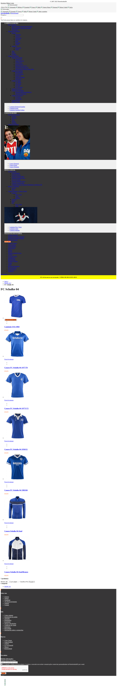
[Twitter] (1, 675)
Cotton (10, 263)
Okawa (10, 250)
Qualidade (7, 600)
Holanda (17, 39)
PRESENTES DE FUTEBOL (13, 233)
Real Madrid (19, 72)
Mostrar (3, 582)
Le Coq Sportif (16, 180)
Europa (14, 33)
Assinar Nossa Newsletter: (8, 660)
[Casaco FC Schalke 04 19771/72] (17, 397)
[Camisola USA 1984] (17, 318)
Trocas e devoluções (10, 623)
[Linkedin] (3, 675)
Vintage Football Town (18, 178)
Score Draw (11, 248)
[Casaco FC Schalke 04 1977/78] (17, 356)
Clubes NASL (16, 100)
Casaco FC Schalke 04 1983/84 (16, 490)
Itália (39, 7)
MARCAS (7, 241)
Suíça (71, 7)
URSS (17, 44)
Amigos (6, 603)
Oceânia (14, 54)
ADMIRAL (11, 258)
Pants (13, 201)
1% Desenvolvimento (10, 602)
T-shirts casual (12, 171)
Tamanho (7, 618)
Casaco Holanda (14, 167)
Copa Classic (12, 245)
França (33, 7)
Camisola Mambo (14, 230)
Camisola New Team (15, 227)
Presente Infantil (12, 240)
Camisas (14, 193)
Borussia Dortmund (13, 266)
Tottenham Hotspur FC (22, 67)
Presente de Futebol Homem (16, 236)
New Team (18, 194)
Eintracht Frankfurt (20, 94)
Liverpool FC (19, 64)
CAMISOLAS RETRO (11, 23)
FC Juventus (19, 87)
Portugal (55, 7)
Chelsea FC (18, 62)
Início (6, 281)
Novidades (15, 30)
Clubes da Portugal (17, 95)
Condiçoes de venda (10, 625)
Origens (6, 597)
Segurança (7, 627)
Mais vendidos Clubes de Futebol (21, 28)
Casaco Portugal (14, 163)
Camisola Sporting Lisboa (16, 110)
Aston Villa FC (19, 61)
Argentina (18, 48)
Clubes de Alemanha (18, 90)
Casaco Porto (13, 165)
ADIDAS (11, 271)
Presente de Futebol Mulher (16, 238)
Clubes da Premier (17, 57)
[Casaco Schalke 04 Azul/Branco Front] (17, 560)
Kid (13, 203)
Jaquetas (14, 199)
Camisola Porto (13, 108)
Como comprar (8, 615)
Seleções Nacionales (14, 31)
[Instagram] (2, 675)
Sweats (14, 188)
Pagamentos (7, 620)
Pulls (13, 189)
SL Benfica (18, 99)
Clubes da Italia (16, 80)
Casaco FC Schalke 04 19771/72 (16, 408)
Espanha (27, 7)
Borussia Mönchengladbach (23, 92)
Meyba (10, 251)
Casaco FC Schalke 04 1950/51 (16, 449)
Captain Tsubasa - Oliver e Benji (17, 191)
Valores (6, 598)
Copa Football (8, 642)
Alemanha (12, 7)
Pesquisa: (3, 15)
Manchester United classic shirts (24, 69)
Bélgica (19, 7)
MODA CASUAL (9, 170)
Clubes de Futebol (13, 56)
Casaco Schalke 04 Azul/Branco (16, 572)
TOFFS (10, 255)
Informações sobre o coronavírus (13, 630)
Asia (13, 51)
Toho (16, 196)
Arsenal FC (18, 59)
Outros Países (46, 7)
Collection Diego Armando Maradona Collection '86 (27, 185)
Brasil (17, 49)
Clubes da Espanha (17, 71)
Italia (16, 41)
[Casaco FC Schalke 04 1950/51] (17, 438)
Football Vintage (13, 261)
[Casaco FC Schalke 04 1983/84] (17, 479)
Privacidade (7, 628)
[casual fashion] (20, 222)
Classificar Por (24, 582)
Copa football (16, 173)
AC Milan (18, 82)
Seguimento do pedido (10, 617)
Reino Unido (63, 7)
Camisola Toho (13, 229)
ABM (9, 264)
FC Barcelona (19, 74)
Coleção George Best (18, 176)
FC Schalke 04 (12, 268)
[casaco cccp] (17, 159)
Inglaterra (18, 34)
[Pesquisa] (1, 17)
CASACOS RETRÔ (10, 113)
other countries (42, 11)
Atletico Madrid (19, 77)
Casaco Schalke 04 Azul (13, 531)
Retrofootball (12, 260)
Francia (17, 36)
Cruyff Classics (16, 175)
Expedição (7, 622)
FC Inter (17, 85)
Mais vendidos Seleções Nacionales (22, 26)
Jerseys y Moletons (13, 186)
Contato (6, 605)
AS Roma (18, 84)
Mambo (17, 198)
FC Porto (18, 97)
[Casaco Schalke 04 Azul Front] (17, 519)
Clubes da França (17, 89)
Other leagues (16, 102)
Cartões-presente (13, 235)
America (14, 46)
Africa (13, 53)
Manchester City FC (21, 66)
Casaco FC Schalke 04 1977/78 (16, 368)
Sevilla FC (18, 76)
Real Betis (18, 79)
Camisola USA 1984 (11, 327)
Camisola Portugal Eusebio (17, 107)
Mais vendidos (12, 25)
